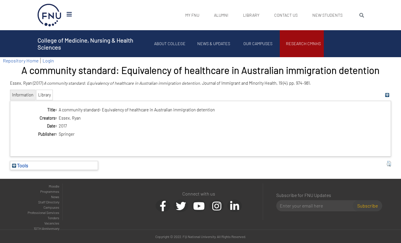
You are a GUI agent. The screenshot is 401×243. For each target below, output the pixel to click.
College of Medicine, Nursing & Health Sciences (85, 44)
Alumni (221, 15)
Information (22, 94)
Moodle (54, 186)
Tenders (53, 218)
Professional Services (43, 212)
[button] (389, 164)
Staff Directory (48, 202)
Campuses (51, 207)
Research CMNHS (303, 43)
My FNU (192, 15)
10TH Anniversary (46, 228)
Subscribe (367, 205)
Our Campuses (257, 43)
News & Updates (213, 43)
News (55, 197)
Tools (22, 165)
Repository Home (20, 60)
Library (251, 15)
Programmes (49, 191)
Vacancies (51, 223)
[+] (387, 95)
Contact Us (286, 15)
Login (48, 60)
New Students (327, 15)
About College (170, 43)
